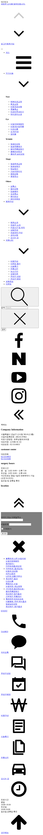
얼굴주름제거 (16, 147)
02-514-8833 (6, 457)
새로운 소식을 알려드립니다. (13, 4)
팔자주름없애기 (17, 149)
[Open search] (20, 296)
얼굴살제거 (15, 166)
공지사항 (14, 235)
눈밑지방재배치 (17, 124)
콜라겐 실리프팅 (17, 154)
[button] (21, 15)
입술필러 (14, 191)
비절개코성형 (16, 107)
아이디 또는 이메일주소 (11, 517)
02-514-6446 (6, 459)
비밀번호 (5, 524)
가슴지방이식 (16, 171)
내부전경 (14, 230)
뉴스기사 (14, 271)
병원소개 (14, 223)
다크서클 (14, 129)
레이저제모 (15, 199)
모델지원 (14, 274)
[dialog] (21, 685)
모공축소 (14, 194)
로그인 (4, 44)
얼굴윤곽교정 (16, 164)
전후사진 (14, 269)
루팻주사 (14, 176)
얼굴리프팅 (15, 144)
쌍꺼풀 (13, 134)
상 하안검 (15, 132)
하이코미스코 (16, 114)
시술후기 (14, 266)
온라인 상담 (16, 276)
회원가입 (10, 44)
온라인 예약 (16, 279)
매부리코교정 (16, 102)
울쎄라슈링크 (16, 152)
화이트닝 (14, 196)
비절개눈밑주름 (17, 127)
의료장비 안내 (16, 233)
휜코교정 (14, 104)
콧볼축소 (14, 109)
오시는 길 (15, 238)
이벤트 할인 (16, 264)
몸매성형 (14, 174)
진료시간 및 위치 (18, 228)
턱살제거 (14, 169)
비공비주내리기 (17, 112)
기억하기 (7, 529)
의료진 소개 (16, 225)
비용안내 (14, 261)
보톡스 (13, 186)
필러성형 (14, 189)
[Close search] (20, 318)
